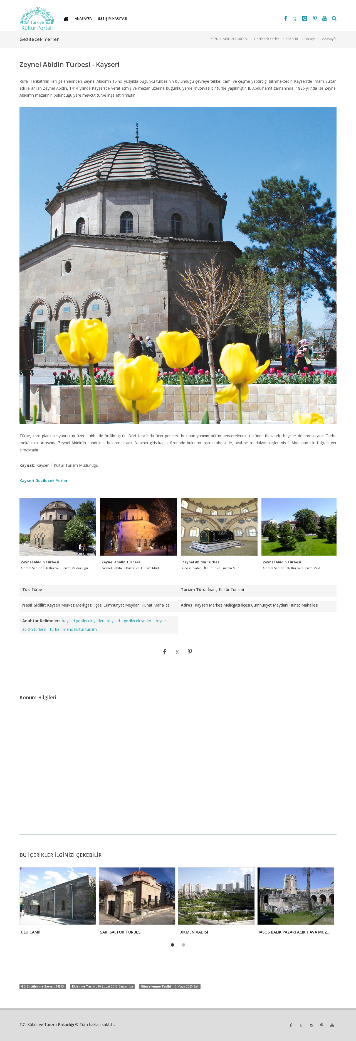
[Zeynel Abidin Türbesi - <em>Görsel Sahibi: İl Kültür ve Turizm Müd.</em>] (138, 526)
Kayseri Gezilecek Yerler (43, 480)
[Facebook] (285, 18)
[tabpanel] (57, 902)
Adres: (187, 605)
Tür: (26, 589)
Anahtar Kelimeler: (41, 620)
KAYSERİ (292, 38)
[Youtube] (324, 18)
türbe (55, 629)
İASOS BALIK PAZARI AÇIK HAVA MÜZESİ (296, 932)
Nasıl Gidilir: (34, 605)
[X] (295, 18)
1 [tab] (172, 945)
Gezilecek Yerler (266, 38)
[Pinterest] (315, 18)
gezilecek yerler (137, 620)
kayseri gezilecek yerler (82, 620)
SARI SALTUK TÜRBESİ (121, 932)
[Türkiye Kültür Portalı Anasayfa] (37, 18)
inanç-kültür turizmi (80, 629)
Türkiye (310, 38)
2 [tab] (183, 945)
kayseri (113, 620)
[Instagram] (304, 18)
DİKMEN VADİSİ (193, 932)
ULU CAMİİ (30, 932)
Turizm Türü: (194, 589)
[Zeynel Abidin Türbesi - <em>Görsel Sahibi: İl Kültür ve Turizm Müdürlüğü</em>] (57, 526)
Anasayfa (329, 38)
